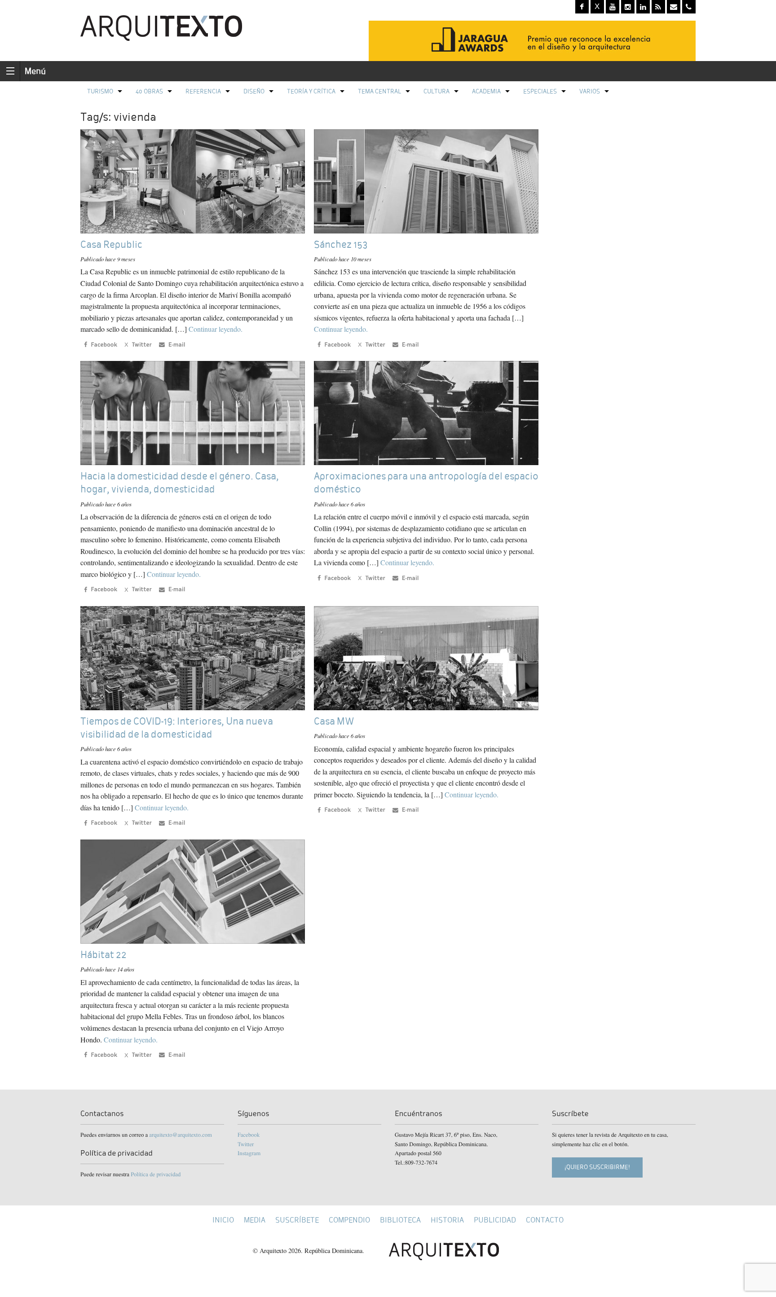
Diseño (254, 91)
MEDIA (254, 1220)
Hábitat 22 (103, 954)
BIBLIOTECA (400, 1220)
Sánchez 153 (341, 244)
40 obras (149, 91)
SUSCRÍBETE (297, 1220)
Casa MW (334, 721)
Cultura (436, 91)
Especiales (540, 91)
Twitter (246, 1144)
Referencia (203, 91)
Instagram (249, 1153)
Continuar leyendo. (215, 329)
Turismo (100, 91)
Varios (589, 91)
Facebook (249, 1134)
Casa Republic (111, 244)
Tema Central (379, 91)
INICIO (223, 1220)
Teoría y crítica (311, 91)
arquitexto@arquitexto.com (180, 1134)
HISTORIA (447, 1220)
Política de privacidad (156, 1174)
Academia (486, 91)
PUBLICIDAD (495, 1220)
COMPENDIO (349, 1220)
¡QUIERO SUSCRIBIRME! (597, 1167)
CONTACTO (545, 1220)
